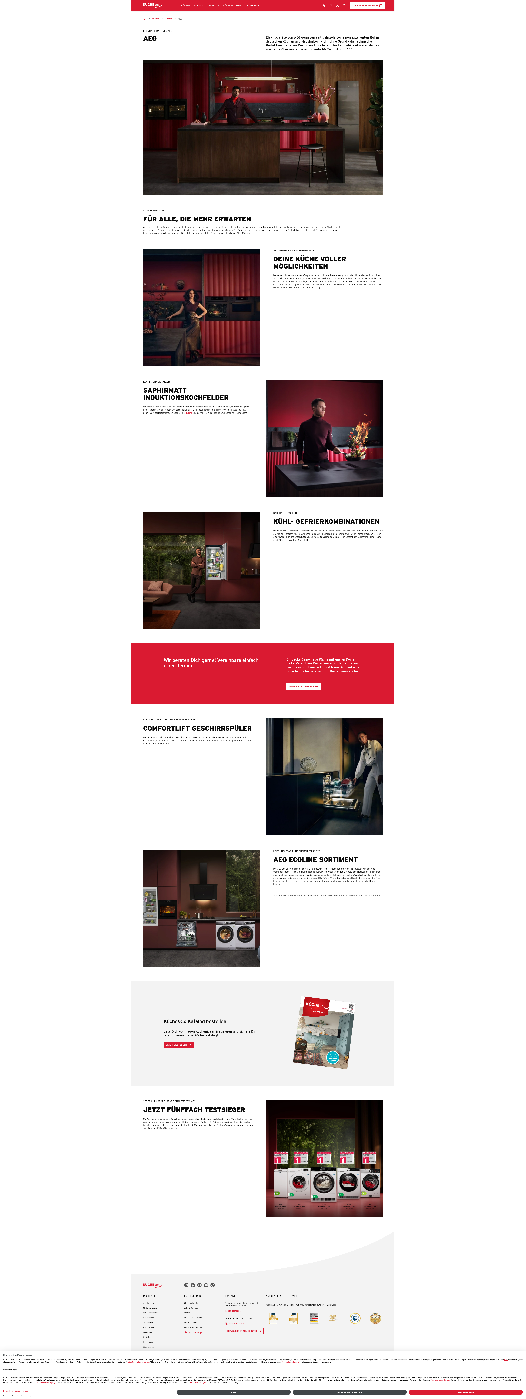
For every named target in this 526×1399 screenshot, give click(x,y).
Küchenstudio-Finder (193, 1327)
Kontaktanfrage (233, 1310)
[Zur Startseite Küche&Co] (152, 5)
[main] (263, 621)
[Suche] (344, 5)
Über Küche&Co (191, 1303)
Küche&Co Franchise (193, 1317)
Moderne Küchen (150, 1308)
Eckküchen (147, 1332)
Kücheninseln (149, 1342)
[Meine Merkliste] (331, 5)
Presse (187, 1312)
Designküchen (149, 1317)
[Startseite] (144, 18)
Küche (189, 412)
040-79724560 (237, 1323)
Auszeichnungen (191, 1322)
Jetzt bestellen (176, 1044)
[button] (185, 5)
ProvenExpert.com (328, 1305)
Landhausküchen (150, 1312)
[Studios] (324, 5)
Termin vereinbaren (365, 5)
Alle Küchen (148, 1303)
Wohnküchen (148, 1347)
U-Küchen (147, 1337)
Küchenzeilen (149, 1327)
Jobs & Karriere (191, 1308)
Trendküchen (149, 1322)
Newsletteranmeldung (242, 1330)
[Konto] (337, 5)
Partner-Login (195, 1332)
